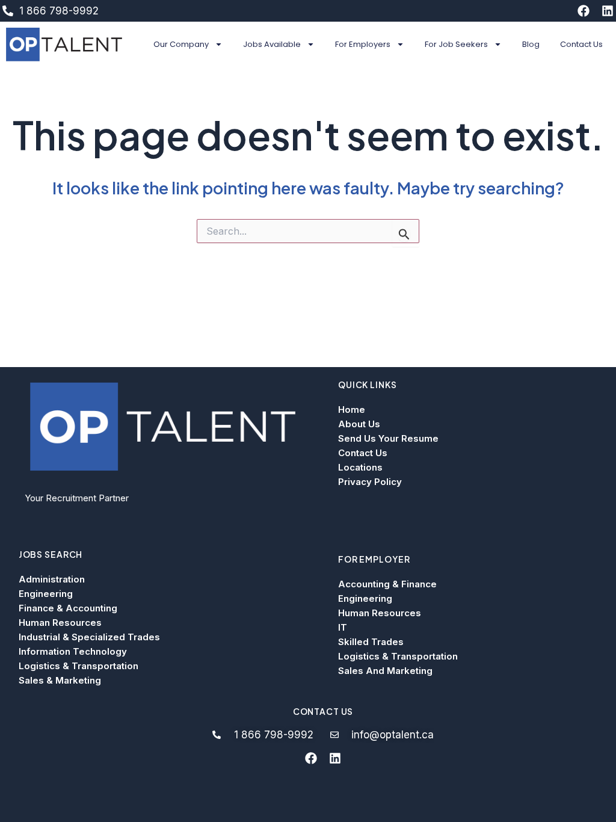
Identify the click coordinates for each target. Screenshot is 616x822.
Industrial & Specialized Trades (89, 637)
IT (342, 627)
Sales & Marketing (60, 680)
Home (351, 409)
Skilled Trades (371, 641)
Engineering (46, 593)
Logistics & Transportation (78, 666)
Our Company (181, 44)
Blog (531, 44)
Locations (360, 467)
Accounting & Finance (387, 584)
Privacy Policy (370, 481)
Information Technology (73, 651)
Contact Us (581, 44)
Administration (52, 579)
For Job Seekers (456, 44)
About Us (359, 424)
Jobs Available (272, 44)
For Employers (362, 44)
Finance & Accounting (68, 608)
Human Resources (60, 622)
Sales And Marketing (385, 670)
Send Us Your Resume (388, 438)
